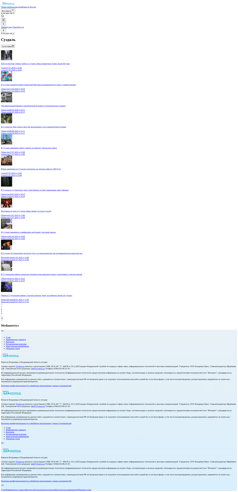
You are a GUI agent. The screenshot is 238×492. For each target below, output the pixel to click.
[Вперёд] (3, 30)
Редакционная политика (16, 344)
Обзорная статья (13, 348)
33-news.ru (20, 366)
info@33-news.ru (38, 369)
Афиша (4, 27)
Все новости (6, 11)
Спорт (10, 27)
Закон (15, 27)
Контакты (10, 342)
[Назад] (3, 24)
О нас (8, 337)
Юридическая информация (17, 346)
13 (2, 318)
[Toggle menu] (3, 20)
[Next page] (2, 320)
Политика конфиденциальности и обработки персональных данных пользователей (36, 386)
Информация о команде (16, 340)
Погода (21, 27)
